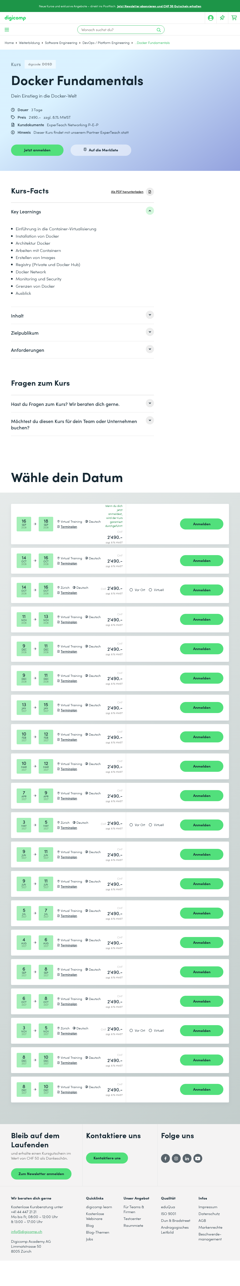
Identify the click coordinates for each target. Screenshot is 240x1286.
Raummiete (133, 1225)
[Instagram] (176, 1158)
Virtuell (159, 590)
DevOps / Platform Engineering (106, 42)
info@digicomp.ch (26, 1231)
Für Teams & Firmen (134, 1209)
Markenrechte (210, 1227)
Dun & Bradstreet (175, 1220)
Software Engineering (61, 42)
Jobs (89, 1238)
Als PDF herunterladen (127, 191)
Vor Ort (140, 590)
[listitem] (82, 211)
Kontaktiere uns (107, 1157)
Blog (90, 1225)
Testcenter (132, 1218)
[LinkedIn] (187, 1158)
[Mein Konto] (211, 18)
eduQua (168, 1206)
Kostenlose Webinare (95, 1216)
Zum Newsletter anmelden (41, 1173)
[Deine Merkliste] (222, 18)
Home (9, 42)
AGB (202, 1220)
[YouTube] (197, 1158)
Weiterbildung (29, 42)
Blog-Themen (97, 1232)
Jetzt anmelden (37, 149)
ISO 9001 (168, 1213)
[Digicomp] (15, 18)
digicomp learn (99, 1206)
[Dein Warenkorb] (234, 18)
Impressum (208, 1206)
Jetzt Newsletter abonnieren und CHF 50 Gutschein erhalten (159, 6)
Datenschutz (209, 1213)
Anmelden (201, 523)
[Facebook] (165, 1158)
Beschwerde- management (210, 1236)
